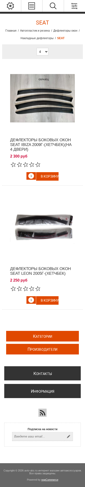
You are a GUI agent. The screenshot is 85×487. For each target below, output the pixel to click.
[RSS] (42, 412)
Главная (11, 30)
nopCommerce (49, 479)
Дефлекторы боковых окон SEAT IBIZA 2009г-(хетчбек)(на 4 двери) (41, 145)
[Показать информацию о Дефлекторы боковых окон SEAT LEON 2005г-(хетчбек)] (42, 227)
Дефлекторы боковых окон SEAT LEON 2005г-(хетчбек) (40, 271)
